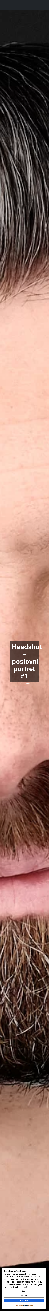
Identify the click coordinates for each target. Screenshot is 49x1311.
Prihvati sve (24, 1300)
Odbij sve (24, 1296)
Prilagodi (24, 1291)
